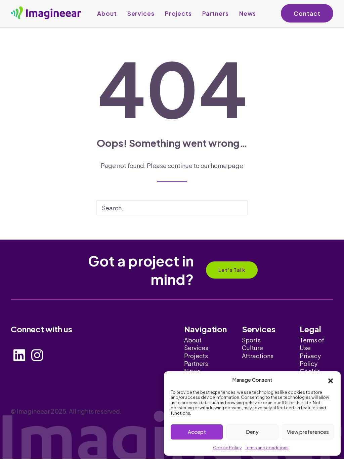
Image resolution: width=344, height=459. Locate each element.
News (247, 13)
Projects (178, 13)
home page (227, 165)
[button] (330, 379)
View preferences (308, 431)
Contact (307, 13)
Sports (251, 340)
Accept (197, 431)
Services (141, 13)
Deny (252, 431)
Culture (252, 347)
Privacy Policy (310, 359)
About (107, 13)
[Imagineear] (46, 12)
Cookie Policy (227, 447)
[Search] (172, 207)
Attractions (257, 356)
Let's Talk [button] (231, 270)
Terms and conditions (267, 447)
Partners (215, 13)
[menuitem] (106, 13)
